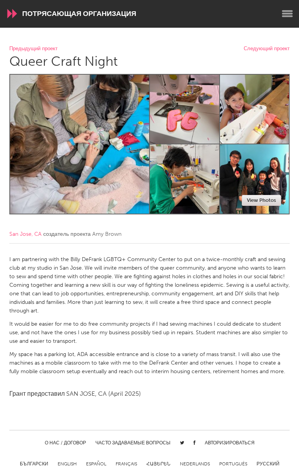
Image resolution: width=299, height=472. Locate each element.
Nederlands (195, 464)
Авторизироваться (230, 443)
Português (233, 464)
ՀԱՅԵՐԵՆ (158, 464)
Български (34, 464)
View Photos (261, 200)
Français (126, 464)
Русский (268, 464)
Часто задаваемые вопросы (133, 443)
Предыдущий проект (33, 48)
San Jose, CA (25, 234)
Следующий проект (267, 48)
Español (96, 464)
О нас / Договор (65, 443)
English (67, 464)
